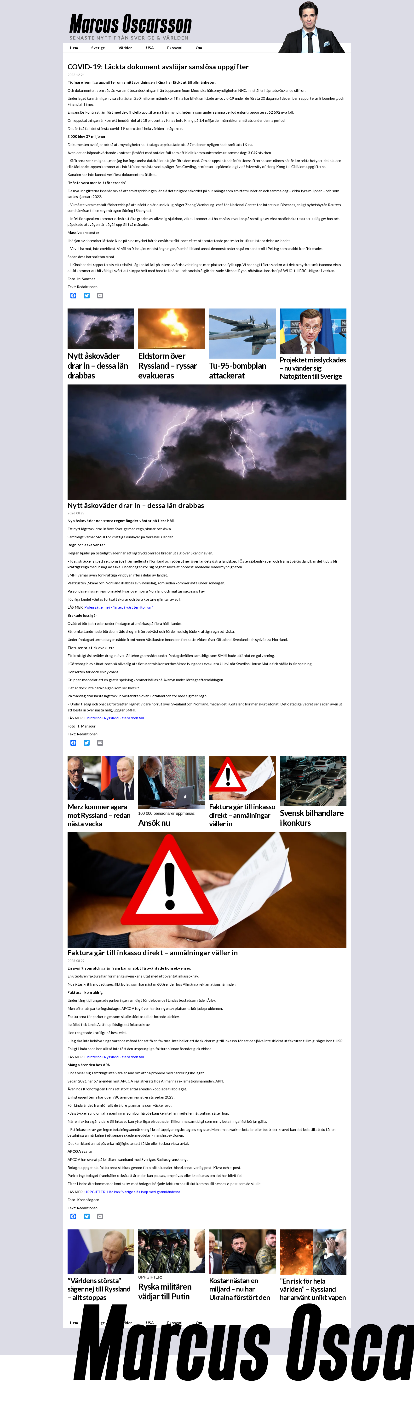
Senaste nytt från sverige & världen (129, 38)
